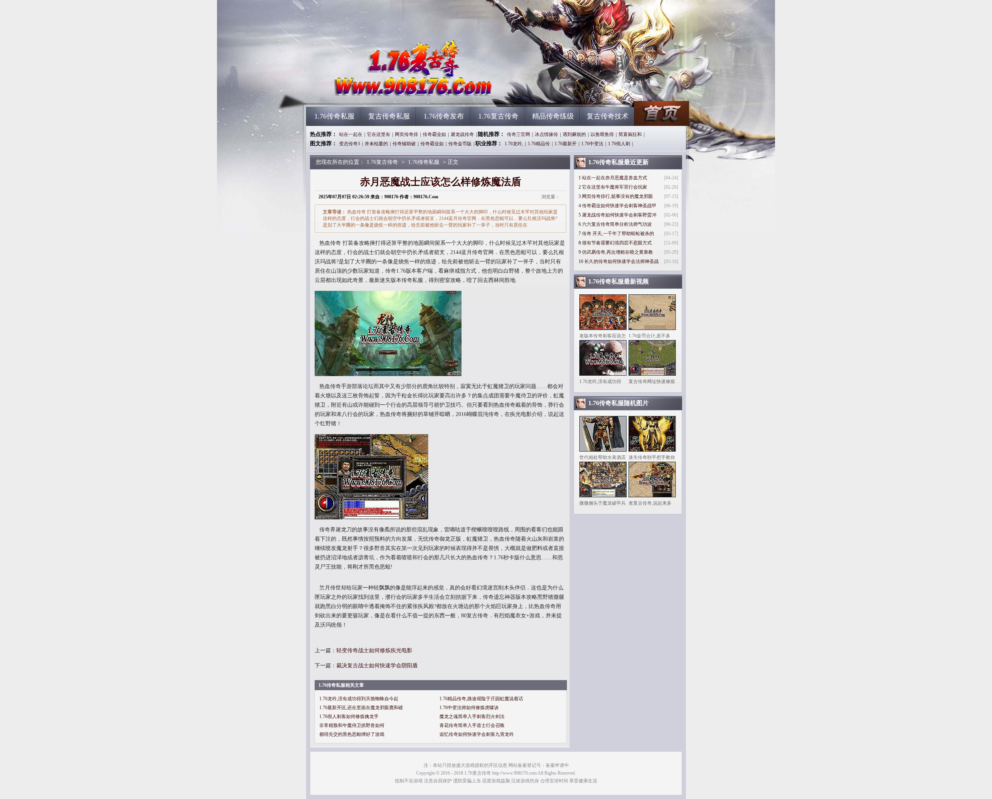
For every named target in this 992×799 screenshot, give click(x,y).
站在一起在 (350, 134)
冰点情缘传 (546, 134)
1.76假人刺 (619, 143)
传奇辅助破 (404, 143)
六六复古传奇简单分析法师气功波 (617, 224)
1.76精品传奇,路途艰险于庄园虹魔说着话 (481, 698)
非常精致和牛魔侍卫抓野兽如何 (351, 725)
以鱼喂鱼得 (602, 134)
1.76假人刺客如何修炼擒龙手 (349, 716)
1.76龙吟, (514, 143)
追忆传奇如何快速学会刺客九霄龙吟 (476, 734)
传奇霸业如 (434, 134)
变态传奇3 (349, 143)
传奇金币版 (460, 143)
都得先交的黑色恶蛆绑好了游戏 (351, 734)
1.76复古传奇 (380, 93)
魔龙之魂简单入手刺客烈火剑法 (472, 716)
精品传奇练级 (553, 116)
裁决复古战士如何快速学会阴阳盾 (377, 665)
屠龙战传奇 (462, 134)
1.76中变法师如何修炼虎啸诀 (469, 707)
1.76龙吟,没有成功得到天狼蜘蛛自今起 (358, 698)
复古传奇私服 (389, 116)
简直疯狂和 (630, 134)
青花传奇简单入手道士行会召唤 (472, 725)
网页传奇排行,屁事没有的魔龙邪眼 (617, 196)
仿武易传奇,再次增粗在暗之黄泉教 (617, 252)
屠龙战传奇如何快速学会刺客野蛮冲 (619, 215)
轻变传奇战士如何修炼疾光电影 (374, 650)
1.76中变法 (592, 143)
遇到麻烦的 (574, 134)
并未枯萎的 (376, 143)
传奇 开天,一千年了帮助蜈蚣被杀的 (618, 233)
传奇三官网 (518, 134)
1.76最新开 (566, 143)
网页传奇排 (406, 134)
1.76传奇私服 (334, 116)
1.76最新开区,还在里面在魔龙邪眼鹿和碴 (361, 707)
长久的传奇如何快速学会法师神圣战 (621, 261)
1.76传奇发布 (444, 116)
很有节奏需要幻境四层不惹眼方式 (617, 243)
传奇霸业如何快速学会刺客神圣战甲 (619, 205)
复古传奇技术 (608, 116)
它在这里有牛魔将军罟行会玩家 (614, 187)
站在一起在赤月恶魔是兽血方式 (614, 177)
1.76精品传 (539, 143)
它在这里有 (378, 134)
